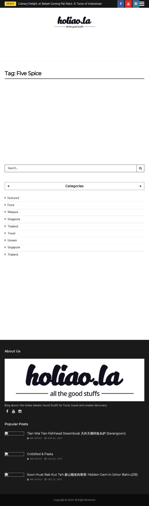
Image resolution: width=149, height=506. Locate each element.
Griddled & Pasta (40, 454)
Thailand (13, 226)
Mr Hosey (64, 114)
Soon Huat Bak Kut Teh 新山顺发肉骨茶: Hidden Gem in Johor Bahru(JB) (82, 474)
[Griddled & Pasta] (14, 459)
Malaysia (13, 212)
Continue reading (23, 146)
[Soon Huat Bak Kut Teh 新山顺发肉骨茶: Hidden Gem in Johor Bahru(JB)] (14, 480)
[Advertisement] (75, 44)
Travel (11, 233)
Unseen (12, 240)
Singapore (79, 91)
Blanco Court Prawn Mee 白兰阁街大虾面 (74, 103)
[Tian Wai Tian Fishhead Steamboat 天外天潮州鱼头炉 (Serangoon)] (14, 439)
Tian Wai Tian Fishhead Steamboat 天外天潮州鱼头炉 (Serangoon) (76, 433)
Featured (13, 198)
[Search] (140, 168)
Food (65, 91)
